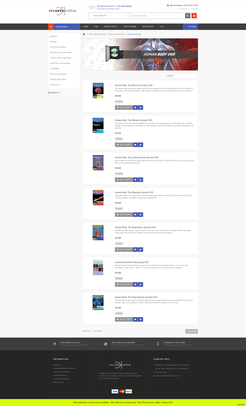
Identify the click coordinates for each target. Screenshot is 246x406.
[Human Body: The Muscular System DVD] (98, 197)
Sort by (170, 76)
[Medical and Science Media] (62, 11)
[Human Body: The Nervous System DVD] (98, 90)
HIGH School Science (58, 47)
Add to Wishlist (135, 108)
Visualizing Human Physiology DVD (132, 262)
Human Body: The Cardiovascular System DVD (137, 157)
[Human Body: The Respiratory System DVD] (98, 232)
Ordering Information (61, 379)
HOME (85, 26)
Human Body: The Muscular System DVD (134, 192)
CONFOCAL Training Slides (60, 63)
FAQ (96, 26)
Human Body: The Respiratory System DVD (135, 227)
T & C (162, 26)
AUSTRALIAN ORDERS (123, 342)
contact (183, 9)
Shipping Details (59, 375)
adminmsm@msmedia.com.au (168, 376)
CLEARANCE (54, 69)
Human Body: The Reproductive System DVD (136, 297)
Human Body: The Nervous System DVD (134, 85)
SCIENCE (53, 42)
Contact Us (57, 365)
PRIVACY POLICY (110, 26)
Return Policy (58, 382)
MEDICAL (53, 36)
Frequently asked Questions (64, 368)
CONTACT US (55, 85)
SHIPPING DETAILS (70, 342)
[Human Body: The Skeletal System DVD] (98, 125)
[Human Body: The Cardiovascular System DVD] (98, 162)
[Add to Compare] (140, 107)
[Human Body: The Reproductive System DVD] (98, 302)
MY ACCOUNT (148, 26)
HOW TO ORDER (130, 26)
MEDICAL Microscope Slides (61, 52)
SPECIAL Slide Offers (58, 79)
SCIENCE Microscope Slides (60, 58)
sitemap (194, 9)
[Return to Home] (84, 34)
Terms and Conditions (62, 372)
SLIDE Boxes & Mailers (58, 74)
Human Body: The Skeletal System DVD (134, 120)
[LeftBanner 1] (54, 92)
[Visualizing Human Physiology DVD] (98, 267)
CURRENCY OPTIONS (174, 342)
